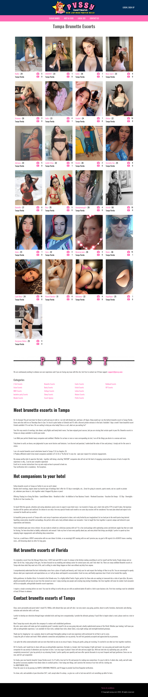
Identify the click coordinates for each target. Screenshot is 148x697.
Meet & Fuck (68, 18)
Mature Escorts (80, 394)
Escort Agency (48, 398)
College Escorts (49, 391)
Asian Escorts (18, 387)
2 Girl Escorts (18, 384)
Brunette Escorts (49, 384)
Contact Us (94, 18)
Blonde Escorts (18, 398)
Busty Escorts (48, 387)
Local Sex (81, 18)
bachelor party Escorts (21, 394)
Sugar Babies (54, 18)
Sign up (131, 7)
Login (125, 7)
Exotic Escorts (79, 384)
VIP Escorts (109, 387)
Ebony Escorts (48, 394)
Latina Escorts (79, 391)
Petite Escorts (79, 398)
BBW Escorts (18, 391)
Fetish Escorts (79, 387)
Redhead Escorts (111, 384)
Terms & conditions (107, 688)
